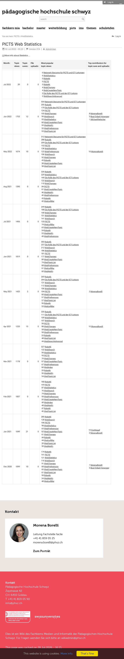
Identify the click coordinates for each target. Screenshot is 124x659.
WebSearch (49, 116)
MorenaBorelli (96, 113)
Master (41, 28)
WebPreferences (51, 128)
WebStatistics (27, 36)
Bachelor (28, 28)
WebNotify (48, 125)
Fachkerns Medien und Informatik (51, 633)
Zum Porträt (41, 551)
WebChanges (49, 87)
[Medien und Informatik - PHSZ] (46, 12)
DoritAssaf (95, 430)
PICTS (16, 36)
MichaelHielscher (98, 119)
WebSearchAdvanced (53, 96)
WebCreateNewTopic (53, 90)
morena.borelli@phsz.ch (48, 542)
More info (66, 653)
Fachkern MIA (11, 28)
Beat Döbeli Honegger (100, 116)
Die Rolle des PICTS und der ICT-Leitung (60, 93)
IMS (81, 28)
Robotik (47, 78)
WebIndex (48, 367)
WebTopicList (50, 131)
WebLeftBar (49, 201)
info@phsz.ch (13, 603)
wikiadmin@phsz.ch (73, 637)
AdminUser (51, 49)
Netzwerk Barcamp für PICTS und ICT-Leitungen (64, 72)
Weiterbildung (57, 28)
